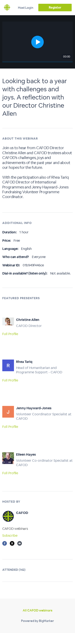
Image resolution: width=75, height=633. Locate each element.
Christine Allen (27, 320)
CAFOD (22, 513)
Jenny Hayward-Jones (33, 408)
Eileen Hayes (26, 454)
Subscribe (10, 535)
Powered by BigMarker (37, 621)
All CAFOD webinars (37, 610)
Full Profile (10, 334)
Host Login (25, 8)
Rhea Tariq (24, 362)
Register (55, 7)
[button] (37, 42)
